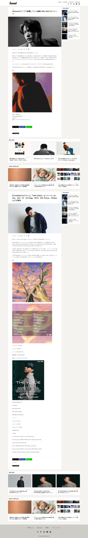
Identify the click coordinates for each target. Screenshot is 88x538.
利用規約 (47, 527)
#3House (14, 129)
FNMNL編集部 (20, 49)
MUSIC (59, 2)
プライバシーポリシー (56, 527)
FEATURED (77, 2)
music (13, 9)
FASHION (65, 2)
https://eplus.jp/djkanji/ (16, 420)
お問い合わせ (39, 527)
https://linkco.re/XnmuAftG (22, 358)
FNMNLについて (30, 527)
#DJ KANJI (14, 462)
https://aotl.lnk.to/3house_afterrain (23, 119)
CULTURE (71, 2)
